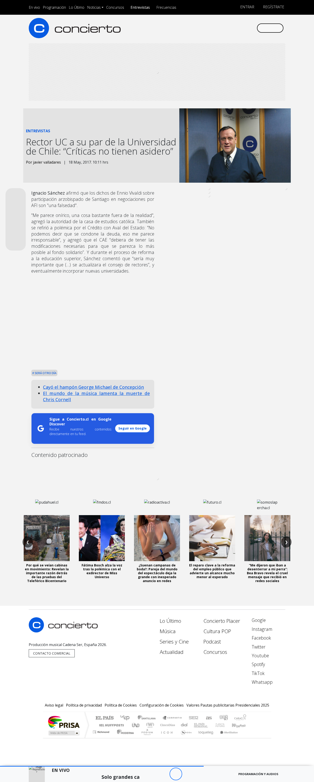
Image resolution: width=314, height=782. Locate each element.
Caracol (240, 718)
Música (168, 631)
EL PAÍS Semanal (196, 725)
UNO (136, 725)
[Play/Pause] (175, 774)
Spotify (258, 664)
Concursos (115, 7)
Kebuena (240, 725)
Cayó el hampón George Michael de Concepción (93, 387)
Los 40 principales (126, 718)
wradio (149, 725)
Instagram (261, 629)
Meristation (226, 738)
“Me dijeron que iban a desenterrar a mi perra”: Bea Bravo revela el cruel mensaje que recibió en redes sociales (267, 573)
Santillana (148, 718)
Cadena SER (193, 718)
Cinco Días (167, 725)
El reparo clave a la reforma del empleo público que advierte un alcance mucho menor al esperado (212, 571)
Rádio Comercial (247, 738)
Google (258, 620)
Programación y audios (258, 774)
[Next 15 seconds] (188, 774)
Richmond (101, 738)
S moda (185, 738)
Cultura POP (217, 631)
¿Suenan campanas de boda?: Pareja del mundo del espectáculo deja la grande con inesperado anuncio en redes (157, 573)
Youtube (260, 655)
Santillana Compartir (172, 718)
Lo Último (76, 7)
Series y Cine (174, 641)
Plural (146, 738)
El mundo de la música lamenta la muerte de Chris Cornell (96, 396)
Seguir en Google (132, 428)
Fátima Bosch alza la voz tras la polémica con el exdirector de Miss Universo (102, 571)
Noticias (94, 7)
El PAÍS (104, 718)
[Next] (201, 774)
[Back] (150, 774)
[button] (102, 766)
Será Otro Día (45, 373)
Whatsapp (262, 682)
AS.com (208, 718)
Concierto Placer (221, 620)
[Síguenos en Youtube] (230, 28)
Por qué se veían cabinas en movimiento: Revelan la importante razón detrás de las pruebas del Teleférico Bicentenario (47, 573)
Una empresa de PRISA (63, 721)
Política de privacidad (84, 705)
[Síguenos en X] (222, 28)
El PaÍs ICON (166, 738)
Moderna (124, 738)
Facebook (261, 638)
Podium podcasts (101, 731)
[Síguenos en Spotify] (238, 28)
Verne (210, 725)
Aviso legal (54, 705)
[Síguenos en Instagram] (207, 28)
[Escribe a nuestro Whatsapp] (253, 28)
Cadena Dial (224, 725)
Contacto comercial (51, 653)
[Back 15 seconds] (163, 774)
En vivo (34, 7)
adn (223, 718)
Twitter (258, 647)
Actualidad (171, 651)
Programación (54, 7)
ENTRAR (246, 6)
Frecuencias (166, 7)
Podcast (212, 641)
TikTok (258, 673)
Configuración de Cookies (162, 705)
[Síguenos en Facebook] (215, 28)
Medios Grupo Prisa (63, 733)
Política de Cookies (121, 705)
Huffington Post (110, 725)
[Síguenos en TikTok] (245, 28)
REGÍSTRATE (273, 6)
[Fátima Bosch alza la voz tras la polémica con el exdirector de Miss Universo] (102, 538)
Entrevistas (140, 7)
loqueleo (204, 738)
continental (184, 725)
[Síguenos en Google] (200, 28)
